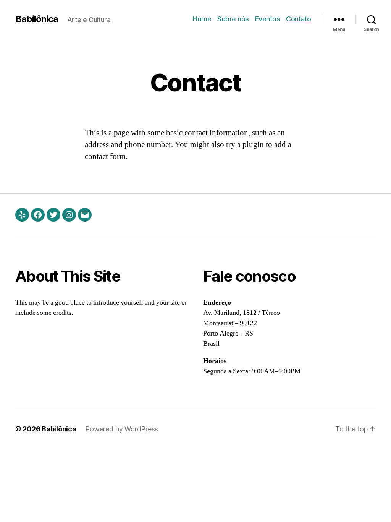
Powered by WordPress (121, 429)
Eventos (267, 19)
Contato (298, 19)
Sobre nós (233, 19)
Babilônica (36, 19)
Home (202, 19)
